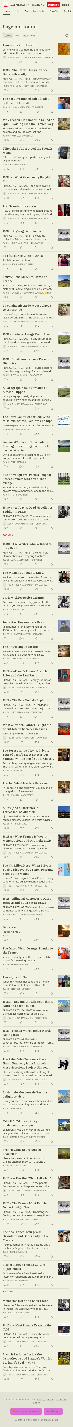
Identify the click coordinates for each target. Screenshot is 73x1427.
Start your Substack (27, 1411)
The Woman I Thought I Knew (23, 573)
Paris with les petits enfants (23, 597)
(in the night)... (11, 931)
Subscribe (53, 4)
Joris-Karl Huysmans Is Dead (23, 622)
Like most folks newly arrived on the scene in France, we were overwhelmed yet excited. (27, 1307)
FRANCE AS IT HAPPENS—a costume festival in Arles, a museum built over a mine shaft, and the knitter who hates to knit (26, 237)
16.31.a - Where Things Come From (27, 334)
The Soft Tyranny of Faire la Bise (26, 99)
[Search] (66, 35)
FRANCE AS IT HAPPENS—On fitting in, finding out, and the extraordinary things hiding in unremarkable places (26, 1213)
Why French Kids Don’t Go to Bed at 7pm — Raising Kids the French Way (28, 122)
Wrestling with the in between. (20, 733)
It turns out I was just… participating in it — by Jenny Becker (28, 158)
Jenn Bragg (16, 1108)
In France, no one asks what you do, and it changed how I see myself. (27, 789)
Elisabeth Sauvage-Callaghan (27, 634)
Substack (20, 1419)
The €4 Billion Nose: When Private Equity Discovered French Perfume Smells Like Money (28, 870)
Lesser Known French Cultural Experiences (25, 1267)
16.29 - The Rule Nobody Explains (26, 700)
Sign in (66, 4)
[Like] (5, 62)
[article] (36, 53)
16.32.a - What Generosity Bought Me (26, 179)
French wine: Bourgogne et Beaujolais (22, 1152)
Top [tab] (17, 35)
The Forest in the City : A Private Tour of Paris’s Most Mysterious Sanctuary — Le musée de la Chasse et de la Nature (28, 755)
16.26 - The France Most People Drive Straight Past (25, 1205)
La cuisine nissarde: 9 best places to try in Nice (27, 308)
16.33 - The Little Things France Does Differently (25, 72)
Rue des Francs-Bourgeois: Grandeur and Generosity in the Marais (26, 1236)
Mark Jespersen (20, 1313)
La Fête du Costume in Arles (23, 256)
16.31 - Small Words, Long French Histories (26, 361)
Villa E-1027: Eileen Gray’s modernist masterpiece (21, 1123)
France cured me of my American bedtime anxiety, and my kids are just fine (27, 130)
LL (12, 936)
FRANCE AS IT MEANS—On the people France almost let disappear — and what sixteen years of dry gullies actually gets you (26, 1184)
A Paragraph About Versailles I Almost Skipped (25, 390)
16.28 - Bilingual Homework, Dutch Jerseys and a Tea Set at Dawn (27, 901)
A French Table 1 (20, 164)
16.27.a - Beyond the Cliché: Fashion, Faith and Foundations (28, 1004)
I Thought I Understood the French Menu (27, 150)
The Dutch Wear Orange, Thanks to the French (28, 950)
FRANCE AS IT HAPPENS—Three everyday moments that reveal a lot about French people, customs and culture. (27, 80)
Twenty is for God (16, 977)
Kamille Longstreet (22, 136)
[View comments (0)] (20, 62)
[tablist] (20, 35)
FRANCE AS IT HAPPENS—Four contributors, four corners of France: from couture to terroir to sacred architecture (27, 1040)
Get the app (53, 1411)
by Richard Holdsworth (16, 103)
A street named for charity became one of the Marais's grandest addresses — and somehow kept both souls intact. (27, 1246)
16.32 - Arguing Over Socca (22, 231)
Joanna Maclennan (22, 264)
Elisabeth (16, 770)
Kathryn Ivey (18, 609)
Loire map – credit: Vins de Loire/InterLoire (28, 425)
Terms (50, 1399)
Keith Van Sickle (19, 964)
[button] (6, 11)
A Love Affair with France (25, 658)
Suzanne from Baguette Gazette (29, 321)
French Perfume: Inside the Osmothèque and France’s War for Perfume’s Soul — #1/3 (27, 1358)
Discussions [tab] (28, 35)
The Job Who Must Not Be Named (26, 783)
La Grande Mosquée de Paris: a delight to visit (25, 1094)
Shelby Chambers (19, 1280)
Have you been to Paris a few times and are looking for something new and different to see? (28, 1102)
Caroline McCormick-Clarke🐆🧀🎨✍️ (32, 293)
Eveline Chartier (20, 429)
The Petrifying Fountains (21, 647)
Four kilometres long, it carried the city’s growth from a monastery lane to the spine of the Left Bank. (28, 489)
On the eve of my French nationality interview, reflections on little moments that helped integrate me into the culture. (28, 1274)
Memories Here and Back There (25, 1301)
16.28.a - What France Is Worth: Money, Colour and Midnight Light (27, 838)
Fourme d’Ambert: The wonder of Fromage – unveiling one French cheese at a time (26, 446)
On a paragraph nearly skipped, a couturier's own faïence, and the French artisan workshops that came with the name (28, 398)
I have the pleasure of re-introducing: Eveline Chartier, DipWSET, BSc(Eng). (24, 1160)
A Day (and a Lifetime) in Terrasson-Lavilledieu (20, 810)
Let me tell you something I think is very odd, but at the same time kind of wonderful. (26, 51)
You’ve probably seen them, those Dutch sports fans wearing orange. (26, 958)
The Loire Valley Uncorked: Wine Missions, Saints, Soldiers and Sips (27, 419)
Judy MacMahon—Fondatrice (38, 57)
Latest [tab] (8, 35)
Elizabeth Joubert (21, 989)
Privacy (41, 1399)
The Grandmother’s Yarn (20, 206)
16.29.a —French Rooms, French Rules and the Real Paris (25, 673)
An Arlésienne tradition (16, 260)
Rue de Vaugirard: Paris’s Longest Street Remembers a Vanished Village (27, 479)
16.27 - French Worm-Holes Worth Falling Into (27, 1033)
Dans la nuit (11, 927)
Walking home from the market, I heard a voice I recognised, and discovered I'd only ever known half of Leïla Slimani (27, 578)
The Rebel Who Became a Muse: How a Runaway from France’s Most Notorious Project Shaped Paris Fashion (25, 1063)
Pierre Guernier (19, 495)
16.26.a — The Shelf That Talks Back (27, 1178)
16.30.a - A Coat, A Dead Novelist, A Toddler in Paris (27, 509)
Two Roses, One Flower (19, 45)
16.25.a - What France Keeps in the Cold (27, 1327)
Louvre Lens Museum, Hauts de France (25, 279)
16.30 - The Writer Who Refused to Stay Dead (27, 546)
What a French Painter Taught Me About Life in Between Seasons (27, 727)
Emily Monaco (18, 462)
